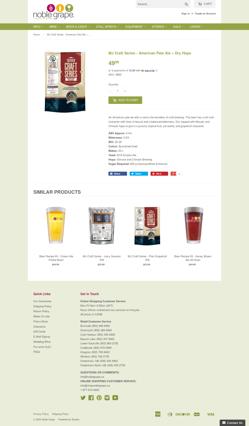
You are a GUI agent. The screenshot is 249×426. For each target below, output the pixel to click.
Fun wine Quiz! (42, 347)
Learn (195, 26)
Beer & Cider (77, 26)
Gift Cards (39, 331)
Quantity (113, 84)
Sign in (186, 13)
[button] (162, 70)
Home (36, 34)
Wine (53, 26)
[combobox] (163, 4)
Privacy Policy (41, 414)
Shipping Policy (42, 306)
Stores (158, 26)
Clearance (39, 326)
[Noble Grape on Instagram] (107, 399)
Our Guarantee (42, 301)
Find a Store (40, 321)
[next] (212, 232)
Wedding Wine (41, 341)
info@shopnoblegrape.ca (95, 385)
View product (56, 230)
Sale (177, 26)
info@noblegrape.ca (92, 377)
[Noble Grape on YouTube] (115, 399)
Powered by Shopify (68, 419)
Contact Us (234, 422)
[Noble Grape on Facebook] (91, 399)
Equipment (134, 26)
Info (37, 26)
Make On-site (41, 316)
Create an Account (205, 13)
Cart (207, 4)
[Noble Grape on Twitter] (83, 399)
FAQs (36, 352)
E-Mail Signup (41, 336)
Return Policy (41, 311)
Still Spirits (106, 26)
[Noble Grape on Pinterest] (99, 399)
